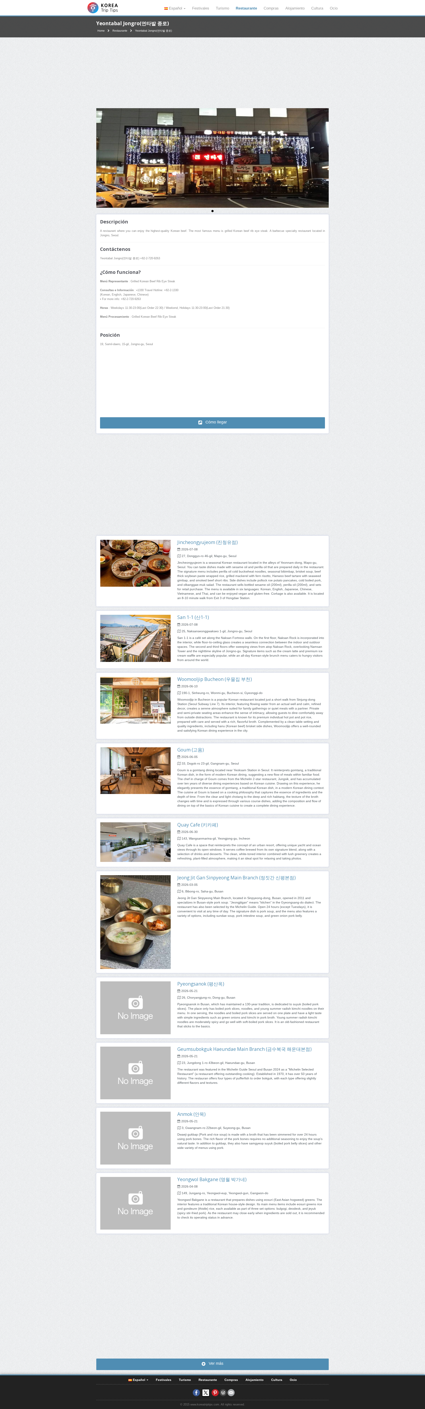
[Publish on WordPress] (223, 1392)
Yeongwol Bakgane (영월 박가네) (212, 1179)
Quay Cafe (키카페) (197, 825)
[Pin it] (215, 1392)
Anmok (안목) (191, 1114)
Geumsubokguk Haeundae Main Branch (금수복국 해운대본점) (244, 1049)
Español (175, 8)
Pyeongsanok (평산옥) (200, 984)
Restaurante (246, 8)
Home (101, 30)
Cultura (317, 8)
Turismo (222, 8)
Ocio (334, 8)
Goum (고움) (190, 750)
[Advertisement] (212, 73)
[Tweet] (206, 1392)
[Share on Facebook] (196, 1392)
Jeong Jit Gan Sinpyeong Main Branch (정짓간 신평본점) (236, 878)
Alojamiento (295, 8)
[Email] (231, 1392)
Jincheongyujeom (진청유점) (207, 542)
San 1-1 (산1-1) (193, 617)
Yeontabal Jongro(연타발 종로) (153, 30)
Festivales (200, 8)
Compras (271, 8)
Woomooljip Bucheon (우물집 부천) (214, 679)
